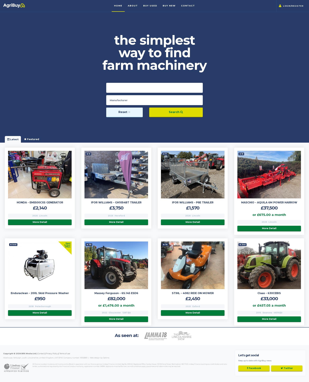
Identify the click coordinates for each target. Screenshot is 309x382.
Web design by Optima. (100, 358)
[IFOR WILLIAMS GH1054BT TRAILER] (116, 174)
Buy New (169, 5)
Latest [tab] (14, 139)
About (133, 5)
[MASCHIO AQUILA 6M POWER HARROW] (269, 174)
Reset (123, 112)
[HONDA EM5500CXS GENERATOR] (40, 174)
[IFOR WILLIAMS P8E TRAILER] (193, 174)
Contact (188, 5)
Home (118, 5)
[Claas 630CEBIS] (269, 265)
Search (174, 112)
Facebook (254, 368)
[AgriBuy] (14, 7)
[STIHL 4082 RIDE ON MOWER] (193, 265)
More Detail (40, 222)
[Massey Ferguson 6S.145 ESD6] (116, 265)
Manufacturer (119, 100)
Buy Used (150, 5)
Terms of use (64, 353)
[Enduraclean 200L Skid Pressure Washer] (40, 265)
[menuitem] (132, 6)
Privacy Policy (52, 353)
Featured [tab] (32, 139)
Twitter (288, 368)
